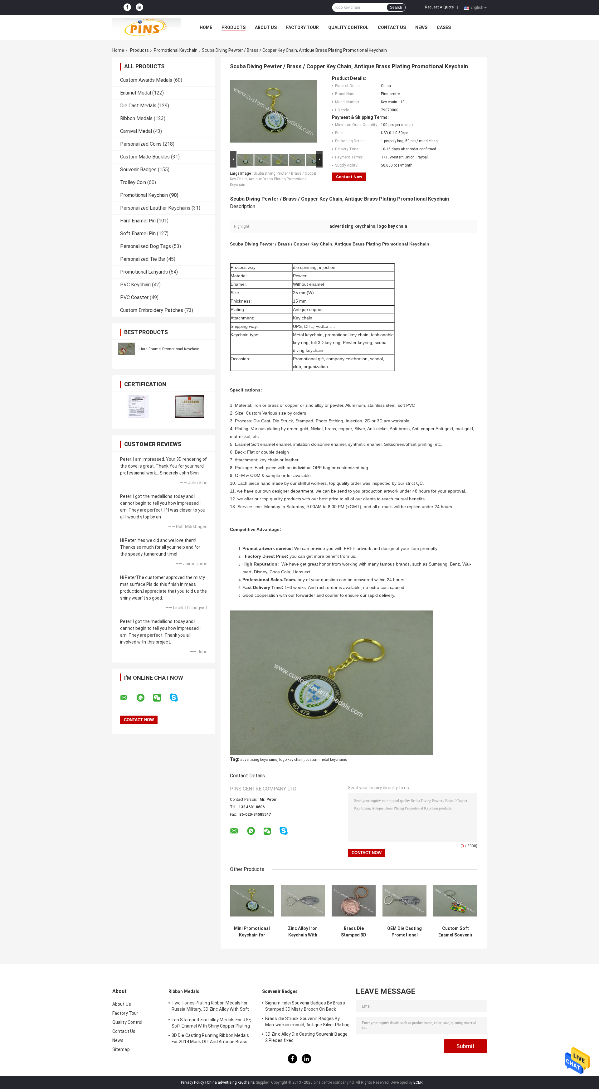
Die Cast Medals (138, 106)
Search (396, 7)
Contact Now (349, 176)
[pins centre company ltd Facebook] (127, 7)
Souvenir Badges (138, 170)
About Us (266, 27)
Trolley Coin (133, 182)
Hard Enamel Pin (138, 221)
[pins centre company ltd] (146, 27)
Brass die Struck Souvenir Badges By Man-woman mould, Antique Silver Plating (307, 1021)
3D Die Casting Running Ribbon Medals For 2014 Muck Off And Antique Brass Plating (210, 1039)
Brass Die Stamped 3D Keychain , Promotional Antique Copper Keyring (354, 932)
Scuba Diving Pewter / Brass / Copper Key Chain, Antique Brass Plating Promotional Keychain (273, 179)
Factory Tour (302, 27)
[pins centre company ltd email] (128, 698)
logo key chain (291, 759)
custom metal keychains (326, 759)
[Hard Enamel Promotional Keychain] (126, 348)
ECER (418, 1082)
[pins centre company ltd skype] (178, 698)
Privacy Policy (192, 1082)
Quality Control (348, 27)
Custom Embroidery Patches (151, 310)
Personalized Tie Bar (142, 259)
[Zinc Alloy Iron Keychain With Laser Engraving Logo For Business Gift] (303, 901)
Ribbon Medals (136, 118)
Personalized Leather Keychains (155, 208)
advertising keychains (258, 759)
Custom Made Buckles (145, 157)
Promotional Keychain (175, 50)
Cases (444, 27)
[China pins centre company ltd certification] (138, 406)
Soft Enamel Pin (138, 233)
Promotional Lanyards (144, 272)
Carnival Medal (136, 131)
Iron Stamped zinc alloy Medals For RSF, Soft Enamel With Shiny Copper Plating (211, 1022)
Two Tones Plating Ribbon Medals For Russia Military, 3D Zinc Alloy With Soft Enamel (210, 1007)
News (421, 27)
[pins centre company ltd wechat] (161, 698)
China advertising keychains (231, 1082)
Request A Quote (439, 7)
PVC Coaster (134, 297)
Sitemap (121, 1049)
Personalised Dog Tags (145, 246)
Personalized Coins (141, 144)
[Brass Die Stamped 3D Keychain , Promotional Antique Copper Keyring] (354, 901)
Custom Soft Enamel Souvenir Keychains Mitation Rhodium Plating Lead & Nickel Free (455, 932)
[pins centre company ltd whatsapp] (144, 698)
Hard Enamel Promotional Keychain (169, 349)
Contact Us (392, 27)
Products (234, 27)
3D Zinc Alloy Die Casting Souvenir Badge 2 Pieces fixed (306, 1037)
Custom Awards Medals (146, 80)
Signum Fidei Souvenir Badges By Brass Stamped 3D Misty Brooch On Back (305, 1006)
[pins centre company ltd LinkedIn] (139, 7)
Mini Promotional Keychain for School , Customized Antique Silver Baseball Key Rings (252, 932)
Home (206, 27)
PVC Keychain (135, 285)
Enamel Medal (135, 93)
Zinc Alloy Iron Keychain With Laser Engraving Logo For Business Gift (303, 932)
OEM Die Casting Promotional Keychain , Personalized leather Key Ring (404, 932)
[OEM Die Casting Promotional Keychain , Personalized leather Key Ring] (404, 901)
